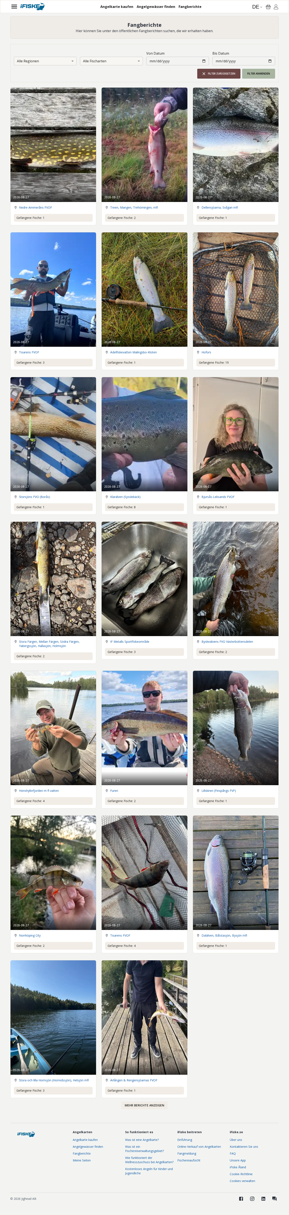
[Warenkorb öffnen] (268, 6)
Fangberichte (82, 1153)
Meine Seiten (82, 1160)
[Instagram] (252, 1198)
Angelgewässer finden (88, 1147)
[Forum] (274, 1198)
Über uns (236, 1140)
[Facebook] (241, 1198)
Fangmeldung (186, 1153)
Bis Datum (220, 53)
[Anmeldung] (276, 7)
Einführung (184, 1140)
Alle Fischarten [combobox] (94, 61)
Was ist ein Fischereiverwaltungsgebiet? (144, 1149)
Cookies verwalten (242, 1181)
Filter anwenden (258, 73)
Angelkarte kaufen (85, 1140)
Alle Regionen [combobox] (28, 61)
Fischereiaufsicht (188, 1160)
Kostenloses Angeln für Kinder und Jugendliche (149, 1171)
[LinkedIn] (263, 1198)
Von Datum (155, 53)
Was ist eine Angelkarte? (142, 1140)
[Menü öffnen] (14, 6)
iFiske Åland (238, 1167)
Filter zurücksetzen (221, 73)
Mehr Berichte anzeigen (144, 1105)
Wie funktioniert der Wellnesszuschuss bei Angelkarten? (149, 1160)
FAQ (233, 1153)
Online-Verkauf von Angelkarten (199, 1147)
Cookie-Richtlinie (241, 1174)
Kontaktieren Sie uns (244, 1147)
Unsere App (238, 1160)
